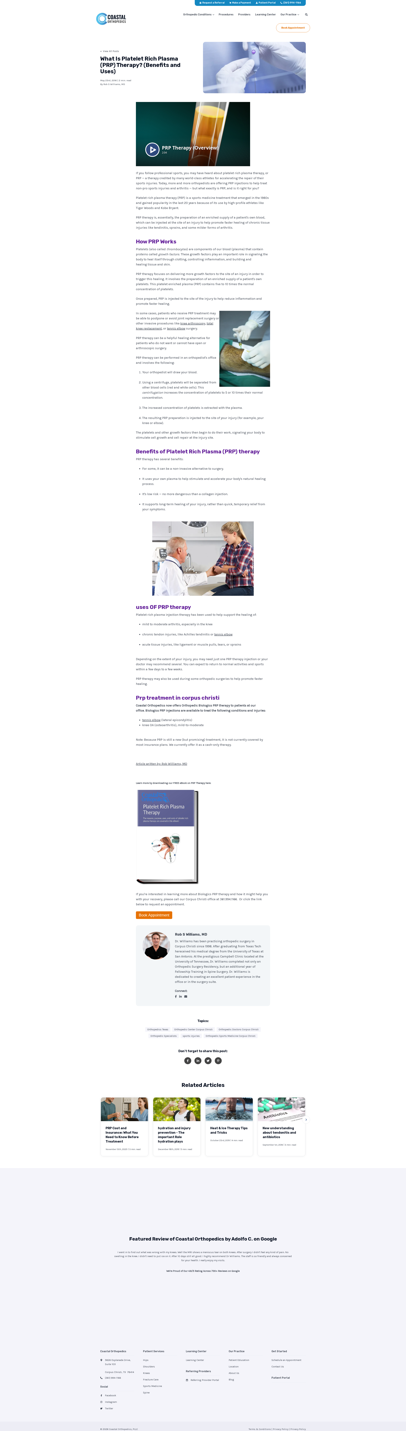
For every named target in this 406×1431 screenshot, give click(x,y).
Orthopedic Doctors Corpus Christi (239, 1029)
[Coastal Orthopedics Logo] (117, 19)
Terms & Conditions (260, 1429)
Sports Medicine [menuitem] (152, 1386)
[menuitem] (212, 3)
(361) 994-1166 (113, 1377)
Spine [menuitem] (146, 1392)
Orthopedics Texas (157, 1029)
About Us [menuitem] (234, 1373)
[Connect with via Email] (187, 996)
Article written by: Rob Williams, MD (161, 764)
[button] (306, 1120)
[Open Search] (306, 14)
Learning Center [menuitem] (195, 1360)
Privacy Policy (280, 1429)
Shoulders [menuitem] (149, 1366)
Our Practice (288, 14)
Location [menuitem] (234, 1366)
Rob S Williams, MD (114, 84)
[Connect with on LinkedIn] (181, 996)
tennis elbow (176, 328)
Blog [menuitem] (231, 1379)
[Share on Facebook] (187, 1060)
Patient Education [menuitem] (239, 1360)
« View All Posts (109, 51)
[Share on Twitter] (208, 1060)
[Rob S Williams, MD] (156, 946)
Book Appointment (154, 915)
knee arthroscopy (192, 323)
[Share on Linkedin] (197, 1060)
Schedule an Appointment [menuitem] (286, 1360)
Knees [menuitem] (146, 1373)
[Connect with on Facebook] (177, 996)
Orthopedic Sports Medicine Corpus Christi (230, 1035)
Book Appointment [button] (293, 27)
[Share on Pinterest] (218, 1060)
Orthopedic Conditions (197, 14)
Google (269, 1239)
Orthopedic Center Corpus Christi (193, 1029)
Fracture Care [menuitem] (150, 1379)
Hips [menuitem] (145, 1360)
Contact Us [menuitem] (278, 1366)
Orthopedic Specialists (164, 1035)
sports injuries (191, 1035)
